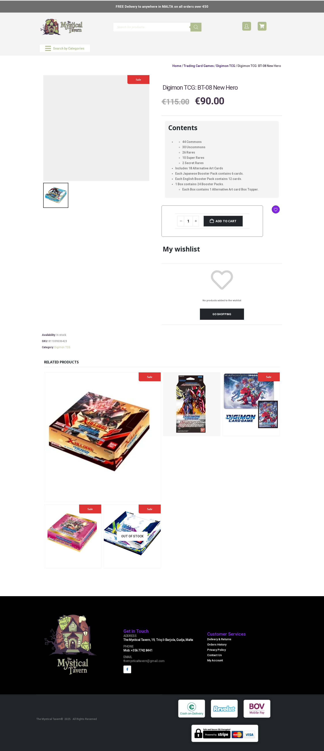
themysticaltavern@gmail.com (144, 661)
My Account (215, 660)
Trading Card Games (199, 66)
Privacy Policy (216, 649)
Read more (146, 564)
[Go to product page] (191, 404)
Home (176, 66)
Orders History (216, 644)
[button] (65, 48)
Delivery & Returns (219, 639)
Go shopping (221, 314)
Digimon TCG (225, 66)
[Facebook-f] (127, 669)
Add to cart (226, 221)
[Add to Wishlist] (276, 209)
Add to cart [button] (132, 498)
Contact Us (214, 655)
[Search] (195, 27)
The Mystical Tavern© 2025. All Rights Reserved (66, 719)
